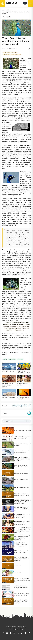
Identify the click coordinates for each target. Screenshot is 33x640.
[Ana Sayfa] (3, 10)
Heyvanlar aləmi (12, 359)
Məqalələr (8, 10)
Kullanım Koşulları (13, 629)
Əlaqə (21, 629)
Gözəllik (5, 359)
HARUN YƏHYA (11, 3)
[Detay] (29, 48)
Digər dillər (8, 17)
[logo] (2, 3)
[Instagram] (14, 633)
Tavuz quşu (20, 359)
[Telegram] (25, 405)
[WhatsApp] (21, 405)
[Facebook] (14, 405)
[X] (17, 405)
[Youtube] (7, 633)
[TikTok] (21, 633)
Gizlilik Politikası (22, 627)
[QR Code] (29, 405)
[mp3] (29, 413)
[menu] (30, 3)
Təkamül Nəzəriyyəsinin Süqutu (10, 52)
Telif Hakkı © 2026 (11, 627)
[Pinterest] (25, 633)
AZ (25, 3)
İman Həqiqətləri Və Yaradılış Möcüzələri (12, 54)
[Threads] (29, 633)
